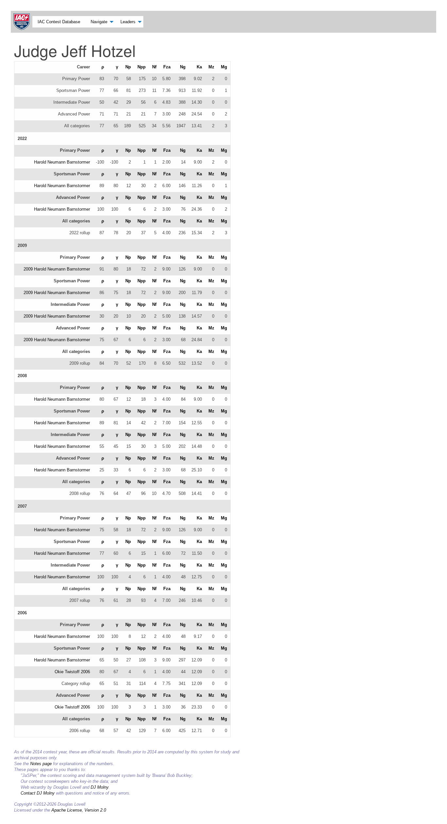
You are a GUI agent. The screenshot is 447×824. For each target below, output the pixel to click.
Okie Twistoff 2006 (72, 671)
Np (128, 66)
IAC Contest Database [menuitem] (59, 21)
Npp (141, 66)
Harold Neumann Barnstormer (62, 162)
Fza (166, 66)
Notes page (41, 763)
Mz (211, 66)
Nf (154, 66)
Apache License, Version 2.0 (78, 810)
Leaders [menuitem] (127, 21)
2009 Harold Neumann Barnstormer (57, 269)
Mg (224, 66)
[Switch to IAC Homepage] (22, 21)
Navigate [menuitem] (99, 21)
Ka (199, 66)
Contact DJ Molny (38, 793)
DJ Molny (99, 787)
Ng (183, 66)
